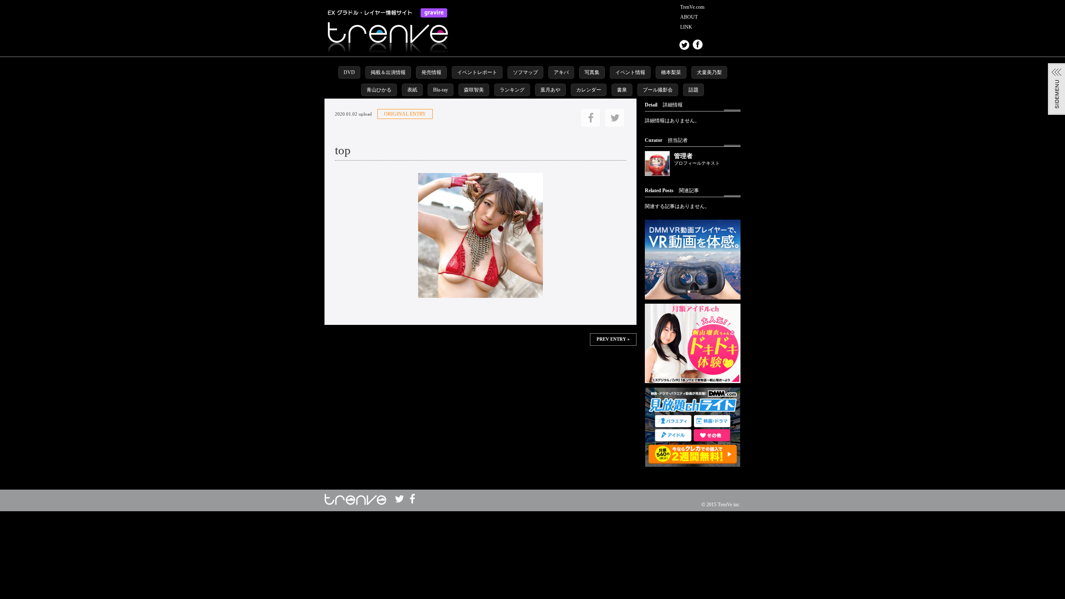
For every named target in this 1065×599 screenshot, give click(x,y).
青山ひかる (379, 90)
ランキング (512, 90)
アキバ (561, 72)
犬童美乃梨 (709, 72)
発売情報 (431, 72)
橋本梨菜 (671, 72)
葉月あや (550, 90)
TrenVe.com (692, 7)
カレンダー (588, 90)
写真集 (592, 72)
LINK (686, 27)
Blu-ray (440, 90)
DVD (349, 72)
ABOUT (689, 17)
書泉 (622, 90)
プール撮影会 (658, 90)
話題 (693, 90)
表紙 (412, 90)
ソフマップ (525, 72)
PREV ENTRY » (613, 339)
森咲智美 (474, 90)
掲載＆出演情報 (388, 72)
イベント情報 (630, 72)
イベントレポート (477, 72)
